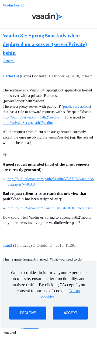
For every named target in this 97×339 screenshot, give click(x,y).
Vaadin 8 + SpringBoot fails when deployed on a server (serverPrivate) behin (45, 44)
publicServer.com (76, 106)
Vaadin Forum (13, 5)
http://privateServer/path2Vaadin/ (28, 123)
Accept (70, 313)
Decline (28, 313)
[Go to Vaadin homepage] (47, 17)
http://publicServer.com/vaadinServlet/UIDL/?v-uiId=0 (50, 208)
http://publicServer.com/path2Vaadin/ (31, 117)
